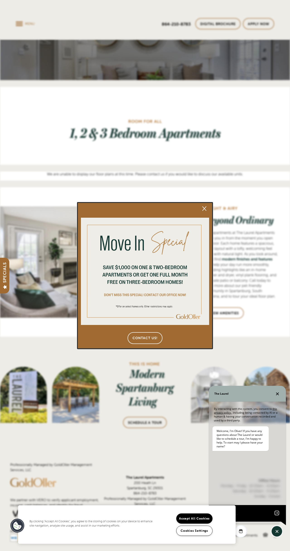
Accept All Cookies (194, 518)
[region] (127, 524)
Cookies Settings (194, 531)
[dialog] (145, 275)
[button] (145, 338)
